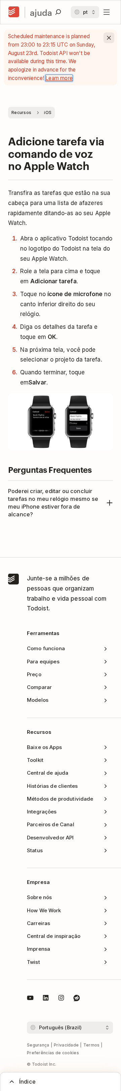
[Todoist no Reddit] (76, 998)
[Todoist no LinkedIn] (45, 998)
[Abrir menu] (106, 12)
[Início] (13, 12)
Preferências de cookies (53, 1052)
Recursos (21, 112)
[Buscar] (58, 12)
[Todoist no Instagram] (61, 998)
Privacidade (66, 1044)
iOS (47, 112)
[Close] (109, 37)
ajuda (41, 12)
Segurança (38, 1044)
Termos (91, 1044)
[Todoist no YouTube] (30, 998)
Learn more (59, 78)
